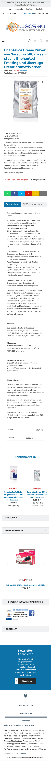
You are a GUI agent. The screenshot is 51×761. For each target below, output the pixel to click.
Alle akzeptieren (26, 705)
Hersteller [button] (11, 629)
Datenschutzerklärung (25, 664)
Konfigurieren (26, 713)
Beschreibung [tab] (12, 204)
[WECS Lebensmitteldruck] (25, 27)
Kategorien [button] (11, 518)
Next (46, 487)
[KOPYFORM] (25, 580)
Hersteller (39, 9)
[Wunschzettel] (41, 41)
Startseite (19, 9)
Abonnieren (27, 681)
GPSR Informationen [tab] (32, 204)
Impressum (8, 753)
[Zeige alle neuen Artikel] (45, 530)
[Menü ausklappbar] (3, 40)
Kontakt (29, 9)
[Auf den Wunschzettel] (42, 82)
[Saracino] (13, 488)
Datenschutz (21, 753)
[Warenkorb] (47, 41)
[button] (29, 41)
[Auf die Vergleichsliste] (38, 82)
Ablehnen (26, 721)
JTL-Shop (12, 757)
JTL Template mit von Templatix (31, 757)
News (10, 9)
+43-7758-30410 (25, 14)
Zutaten (16, 139)
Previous (4, 487)
